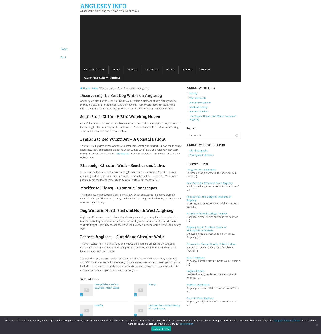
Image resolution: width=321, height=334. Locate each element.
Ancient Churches (198, 111)
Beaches (133, 69)
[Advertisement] (160, 40)
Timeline (204, 69)
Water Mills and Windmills (102, 77)
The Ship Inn (122, 153)
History (193, 93)
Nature (187, 69)
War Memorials (197, 98)
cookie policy (186, 323)
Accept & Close (161, 329)
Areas (116, 69)
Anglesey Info (103, 6)
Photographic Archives (201, 155)
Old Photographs (198, 150)
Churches (151, 69)
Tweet (64, 48)
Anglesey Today (94, 69)
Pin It (63, 57)
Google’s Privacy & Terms (287, 320)
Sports (170, 69)
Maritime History (198, 107)
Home (86, 88)
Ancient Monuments (200, 102)
